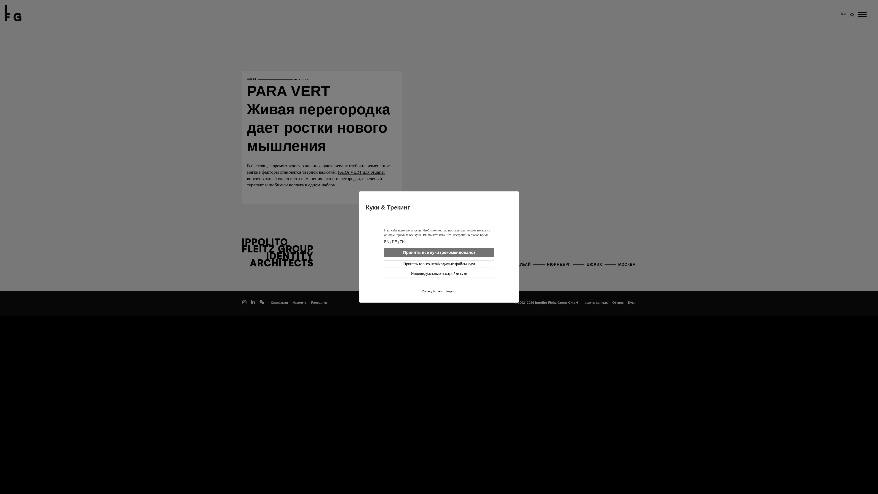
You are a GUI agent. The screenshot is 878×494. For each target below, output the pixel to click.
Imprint (451, 291)
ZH (402, 242)
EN (386, 242)
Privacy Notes (432, 291)
